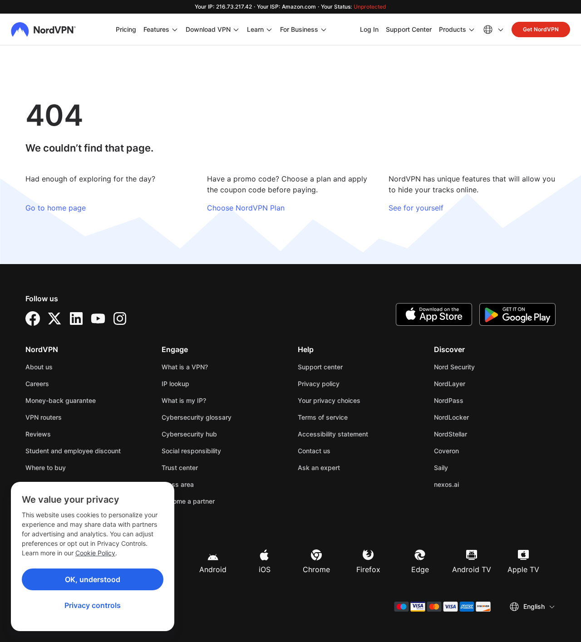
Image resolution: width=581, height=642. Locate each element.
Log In (369, 29)
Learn (255, 29)
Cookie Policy (95, 553)
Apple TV (523, 569)
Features (156, 29)
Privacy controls (92, 605)
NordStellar (479, 434)
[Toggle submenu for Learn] (269, 29)
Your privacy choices (329, 400)
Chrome (316, 569)
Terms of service (351, 417)
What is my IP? (184, 400)
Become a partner (188, 501)
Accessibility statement (333, 434)
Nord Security (483, 367)
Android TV (471, 569)
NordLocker (480, 417)
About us (39, 367)
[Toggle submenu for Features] (174, 29)
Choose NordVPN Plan (246, 207)
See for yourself (416, 207)
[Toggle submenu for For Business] (323, 29)
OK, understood (92, 579)
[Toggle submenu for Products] (471, 29)
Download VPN (208, 29)
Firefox (368, 569)
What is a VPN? (185, 367)
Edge (420, 569)
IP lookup (175, 383)
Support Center (409, 29)
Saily (469, 467)
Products (452, 29)
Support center (320, 367)
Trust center (180, 467)
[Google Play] (517, 314)
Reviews (38, 434)
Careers (65, 383)
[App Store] (434, 314)
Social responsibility (191, 451)
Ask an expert (319, 467)
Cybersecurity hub (189, 434)
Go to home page (55, 207)
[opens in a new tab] (32, 318)
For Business (299, 29)
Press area (178, 484)
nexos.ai (475, 484)
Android (212, 569)
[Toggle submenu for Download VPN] (236, 29)
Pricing (126, 29)
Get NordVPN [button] (541, 29)
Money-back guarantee (60, 400)
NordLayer (478, 383)
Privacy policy (347, 383)
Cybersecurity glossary (196, 417)
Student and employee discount (73, 451)
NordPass (477, 400)
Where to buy (45, 467)
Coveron (475, 450)
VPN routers (43, 417)
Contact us (314, 451)
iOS (265, 569)
